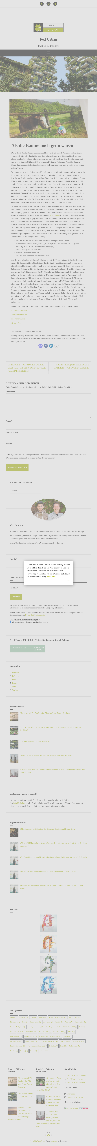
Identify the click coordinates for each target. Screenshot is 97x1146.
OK (69, 581)
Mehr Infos (51, 577)
